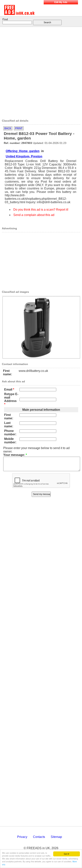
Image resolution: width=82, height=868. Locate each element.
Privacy (22, 836)
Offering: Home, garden (22, 151)
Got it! (66, 853)
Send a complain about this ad (33, 215)
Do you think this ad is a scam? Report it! (40, 209)
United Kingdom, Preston (24, 156)
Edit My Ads (60, 2)
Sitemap (56, 836)
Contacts (39, 836)
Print (19, 128)
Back (7, 128)
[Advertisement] (41, 72)
